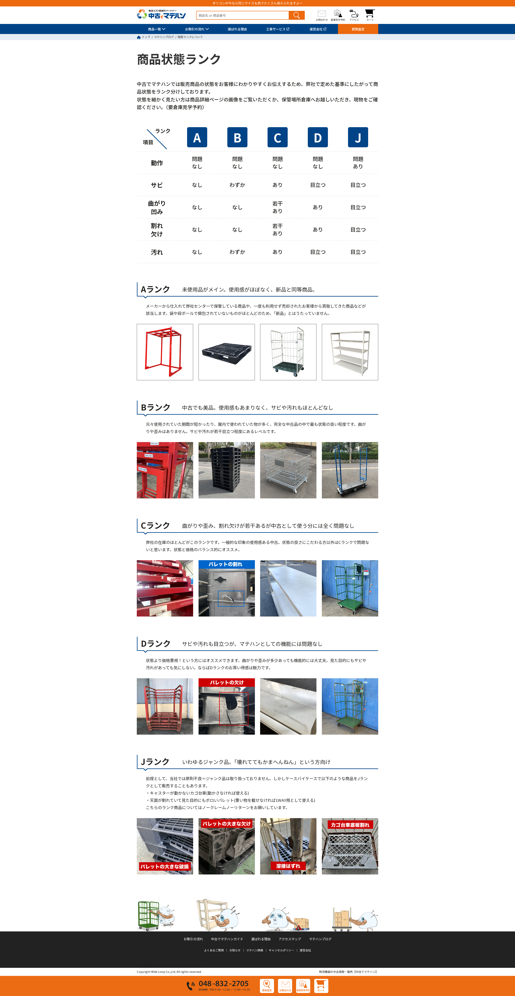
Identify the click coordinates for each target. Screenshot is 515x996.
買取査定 (358, 29)
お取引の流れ (194, 29)
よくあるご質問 (214, 950)
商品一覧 (154, 29)
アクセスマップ (290, 938)
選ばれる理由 (237, 29)
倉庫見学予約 (338, 19)
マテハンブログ (164, 37)
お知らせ (235, 950)
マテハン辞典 (254, 950)
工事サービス (275, 29)
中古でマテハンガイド (227, 938)
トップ (146, 37)
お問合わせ (322, 19)
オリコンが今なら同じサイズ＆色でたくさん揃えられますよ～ (257, 3)
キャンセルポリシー (281, 950)
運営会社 (316, 29)
